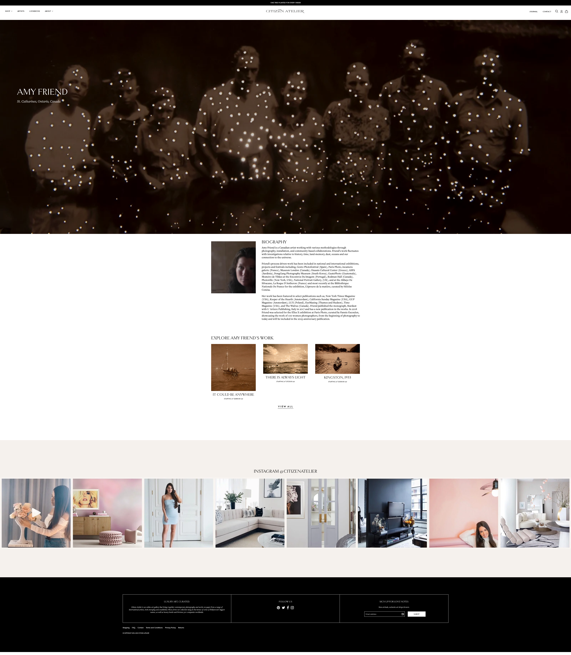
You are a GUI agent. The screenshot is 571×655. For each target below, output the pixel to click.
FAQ (133, 627)
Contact (547, 11)
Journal (534, 11)
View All (285, 406)
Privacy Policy (170, 627)
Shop (7, 11)
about (48, 11)
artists (20, 11)
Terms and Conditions (154, 627)
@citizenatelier (298, 471)
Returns (181, 627)
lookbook (34, 11)
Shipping (126, 627)
